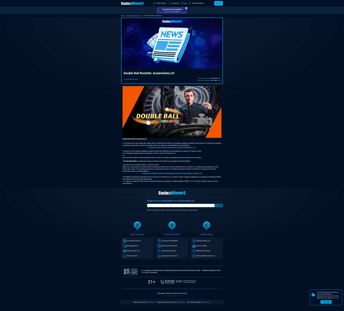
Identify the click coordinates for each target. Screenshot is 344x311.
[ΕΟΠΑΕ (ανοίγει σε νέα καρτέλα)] (178, 282)
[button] (172, 10)
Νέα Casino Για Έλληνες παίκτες (134, 15)
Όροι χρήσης (161, 293)
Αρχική (123, 15)
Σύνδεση (218, 3)
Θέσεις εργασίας (172, 293)
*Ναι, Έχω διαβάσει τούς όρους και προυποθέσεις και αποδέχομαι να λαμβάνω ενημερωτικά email (173, 210)
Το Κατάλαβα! (326, 302)
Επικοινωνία (183, 293)
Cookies (336, 298)
